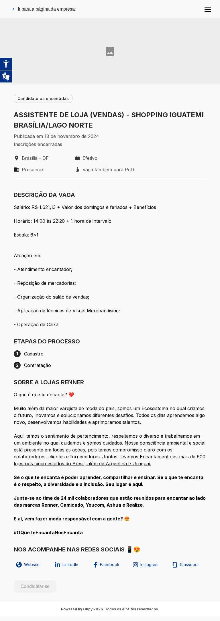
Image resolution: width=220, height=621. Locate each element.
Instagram (149, 564)
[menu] (207, 9)
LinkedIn (70, 564)
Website (32, 564)
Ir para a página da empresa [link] (46, 9)
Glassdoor (189, 564)
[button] (207, 9)
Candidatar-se (35, 586)
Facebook (109, 564)
